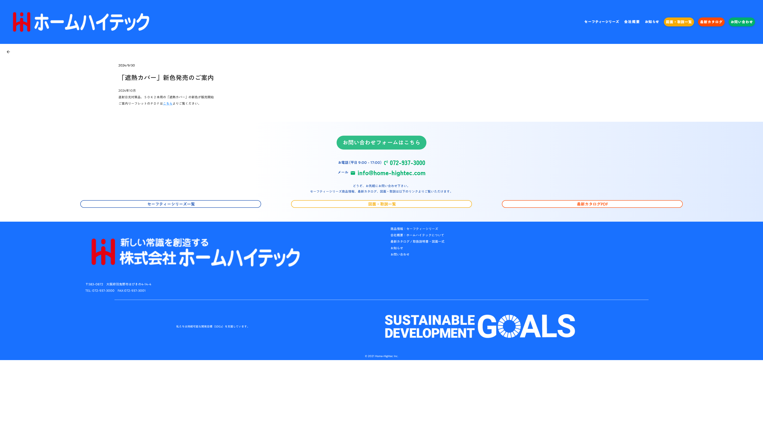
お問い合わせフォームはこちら (381, 143)
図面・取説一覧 (679, 21)
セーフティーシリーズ (601, 22)
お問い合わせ (742, 21)
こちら (167, 103)
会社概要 (632, 22)
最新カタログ (711, 21)
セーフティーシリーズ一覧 (170, 204)
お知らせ (652, 22)
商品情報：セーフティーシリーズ (414, 229)
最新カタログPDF (592, 204)
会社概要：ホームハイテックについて (417, 235)
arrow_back (8, 51)
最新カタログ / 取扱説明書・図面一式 (417, 241)
